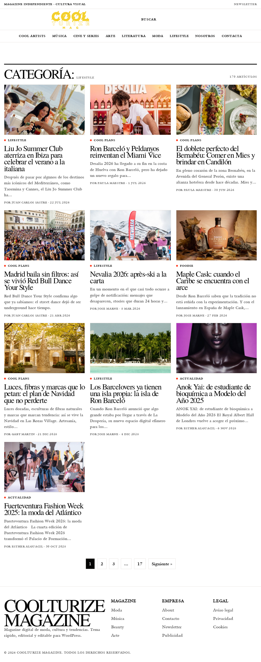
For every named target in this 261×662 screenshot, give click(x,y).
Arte (110, 36)
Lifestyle (179, 36)
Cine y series (86, 36)
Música (59, 36)
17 (139, 563)
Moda (157, 36)
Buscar (148, 19)
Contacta (232, 36)
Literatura (134, 36)
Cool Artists (32, 36)
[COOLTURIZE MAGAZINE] (70, 19)
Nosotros (205, 36)
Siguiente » (162, 563)
